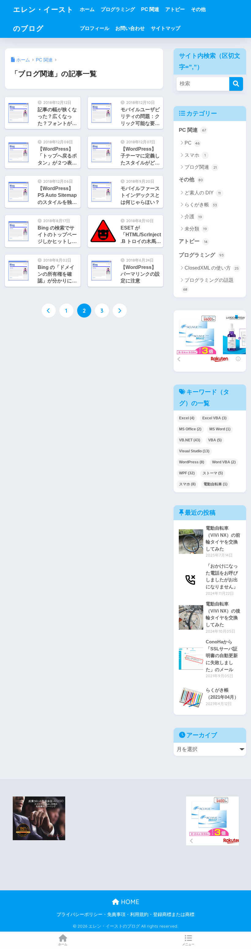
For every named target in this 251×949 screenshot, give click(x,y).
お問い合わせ (130, 28)
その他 (198, 9)
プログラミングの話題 (208, 285)
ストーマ (213, 473)
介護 (193, 216)
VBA (215, 440)
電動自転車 (215, 484)
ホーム (87, 9)
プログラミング (118, 9)
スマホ (195, 155)
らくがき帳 (201, 204)
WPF (187, 473)
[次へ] (120, 310)
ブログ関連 (201, 167)
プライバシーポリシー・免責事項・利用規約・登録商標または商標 (125, 914)
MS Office (190, 429)
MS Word (219, 429)
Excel (186, 418)
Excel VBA (214, 418)
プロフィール (94, 28)
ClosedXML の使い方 (212, 267)
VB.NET (189, 440)
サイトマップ (165, 28)
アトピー (175, 9)
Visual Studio (194, 451)
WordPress (191, 462)
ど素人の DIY (203, 192)
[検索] (236, 84)
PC (192, 142)
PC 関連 (150, 9)
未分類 (196, 228)
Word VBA (224, 462)
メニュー (188, 944)
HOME (129, 902)
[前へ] (49, 310)
